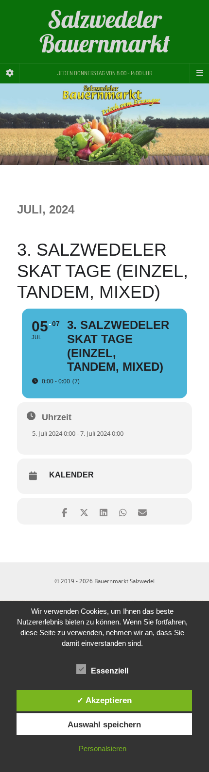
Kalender (71, 475)
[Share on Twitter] (83, 511)
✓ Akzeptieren (104, 700)
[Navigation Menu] (199, 73)
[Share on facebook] (64, 511)
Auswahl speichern (104, 724)
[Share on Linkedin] (103, 511)
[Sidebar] (9, 73)
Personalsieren (102, 748)
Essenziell (109, 671)
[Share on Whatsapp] (122, 511)
